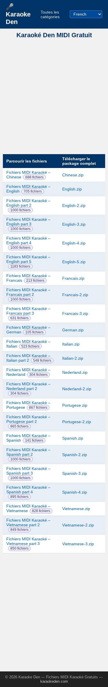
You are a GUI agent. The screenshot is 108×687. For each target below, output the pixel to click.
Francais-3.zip (75, 313)
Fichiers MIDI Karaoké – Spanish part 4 (28, 489)
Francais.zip (73, 278)
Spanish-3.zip (74, 473)
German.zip (73, 330)
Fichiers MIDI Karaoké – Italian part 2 (28, 358)
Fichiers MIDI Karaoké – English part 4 (28, 240)
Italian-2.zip (72, 358)
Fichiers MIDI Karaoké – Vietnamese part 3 (28, 541)
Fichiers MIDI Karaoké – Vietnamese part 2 (28, 522)
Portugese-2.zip (76, 421)
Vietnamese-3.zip (78, 544)
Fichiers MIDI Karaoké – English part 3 (28, 221)
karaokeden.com (54, 681)
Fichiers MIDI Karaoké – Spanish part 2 (28, 452)
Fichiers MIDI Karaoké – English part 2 (28, 203)
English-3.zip (74, 224)
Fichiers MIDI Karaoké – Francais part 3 (28, 311)
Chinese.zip (73, 175)
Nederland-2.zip (76, 389)
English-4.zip (74, 243)
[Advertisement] (54, 96)
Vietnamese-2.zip (78, 525)
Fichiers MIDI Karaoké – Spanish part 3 (28, 470)
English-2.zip (74, 205)
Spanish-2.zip (74, 454)
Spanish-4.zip (74, 492)
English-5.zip (74, 262)
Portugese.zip (74, 405)
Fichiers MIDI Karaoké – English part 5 (28, 259)
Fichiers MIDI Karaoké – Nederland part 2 (28, 386)
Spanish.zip (72, 438)
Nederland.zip (75, 372)
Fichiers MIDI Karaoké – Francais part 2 (28, 292)
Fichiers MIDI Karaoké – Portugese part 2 (28, 419)
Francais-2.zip (75, 294)
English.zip (72, 189)
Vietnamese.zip (76, 508)
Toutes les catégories (50, 14)
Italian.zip (70, 344)
